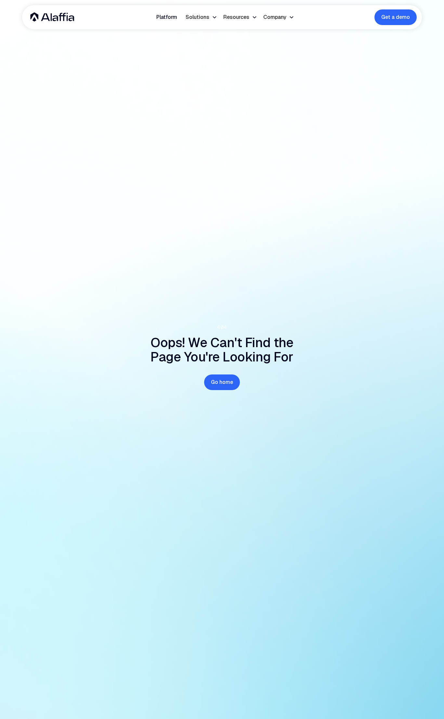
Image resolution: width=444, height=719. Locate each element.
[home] (52, 17)
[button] (201, 17)
